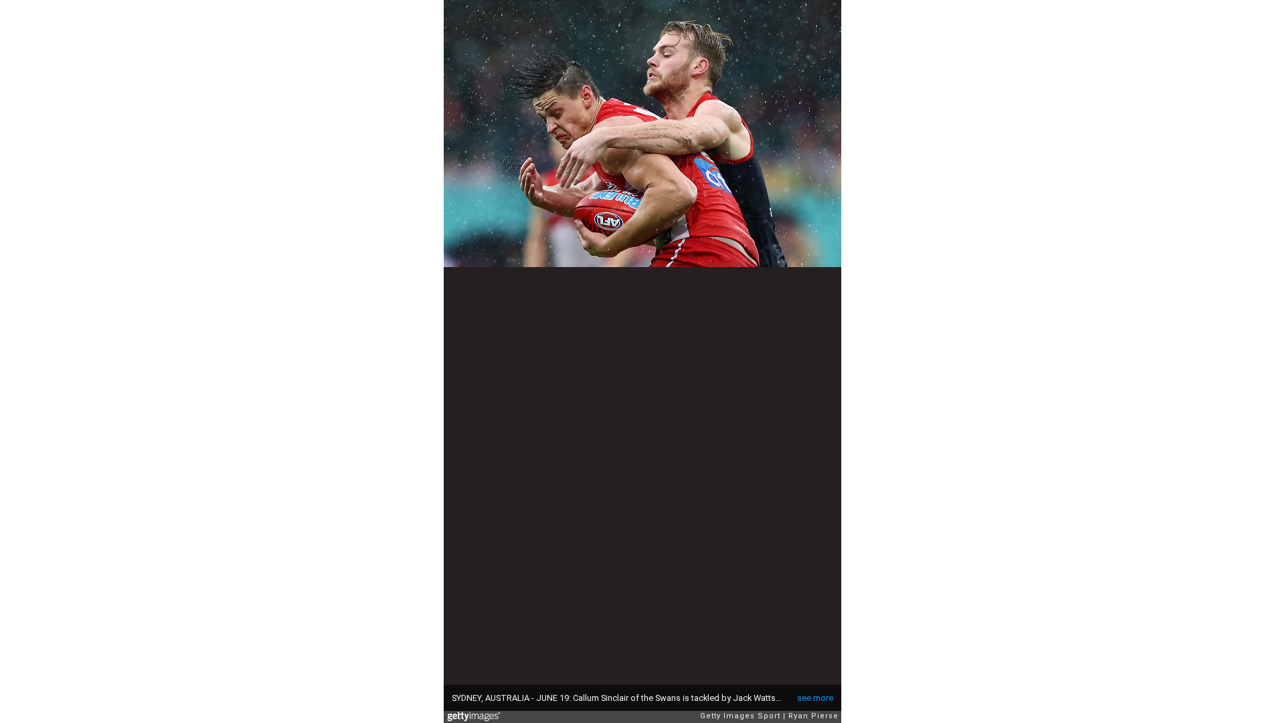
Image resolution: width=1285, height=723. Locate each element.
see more (815, 698)
